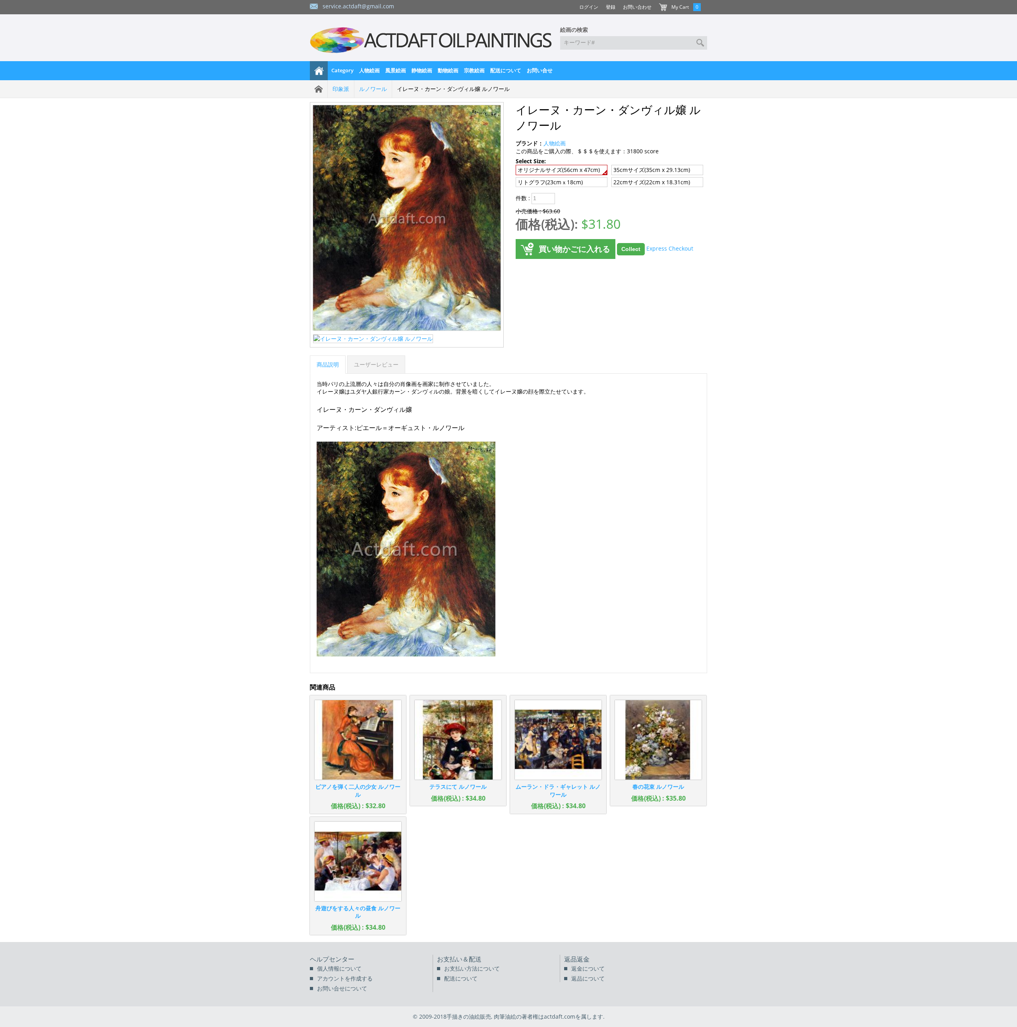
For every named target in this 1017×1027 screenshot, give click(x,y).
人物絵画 (369, 70)
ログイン (588, 7)
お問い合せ (540, 70)
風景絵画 (395, 70)
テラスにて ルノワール (458, 786)
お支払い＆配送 (459, 959)
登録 (610, 7)
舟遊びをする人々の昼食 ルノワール (357, 912)
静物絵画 (422, 70)
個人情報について (339, 968)
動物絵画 (448, 70)
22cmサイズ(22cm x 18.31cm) (651, 182)
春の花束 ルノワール (658, 786)
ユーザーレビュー (376, 364)
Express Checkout (669, 248)
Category (342, 70)
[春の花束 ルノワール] (658, 740)
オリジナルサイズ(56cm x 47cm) (559, 170)
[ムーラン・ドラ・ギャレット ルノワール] (558, 740)
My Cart (680, 7)
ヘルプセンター (332, 959)
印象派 (341, 89)
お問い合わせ (637, 7)
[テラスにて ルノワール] (458, 740)
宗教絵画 (474, 70)
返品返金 (577, 959)
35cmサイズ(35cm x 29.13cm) (651, 170)
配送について (505, 70)
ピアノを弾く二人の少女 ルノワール (357, 790)
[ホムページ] (319, 70)
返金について (588, 968)
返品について (588, 978)
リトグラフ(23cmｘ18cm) (550, 182)
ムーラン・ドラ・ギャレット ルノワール (558, 790)
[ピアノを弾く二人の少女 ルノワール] (358, 740)
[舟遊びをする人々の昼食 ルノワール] (358, 861)
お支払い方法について (472, 968)
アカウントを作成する (345, 978)
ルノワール (373, 89)
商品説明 (328, 364)
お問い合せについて (342, 988)
